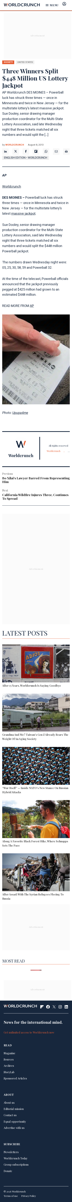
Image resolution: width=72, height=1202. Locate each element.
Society (8, 62)
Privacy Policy (28, 1195)
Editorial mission (14, 1109)
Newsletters (11, 1152)
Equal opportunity (15, 1121)
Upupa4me (20, 413)
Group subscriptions (16, 1164)
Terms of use (11, 1195)
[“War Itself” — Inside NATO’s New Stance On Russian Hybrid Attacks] (36, 766)
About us (9, 1102)
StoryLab (9, 1072)
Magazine (9, 1053)
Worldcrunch (14, 144)
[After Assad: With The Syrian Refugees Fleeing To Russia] (36, 872)
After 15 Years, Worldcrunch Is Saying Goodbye (31, 685)
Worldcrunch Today (15, 1158)
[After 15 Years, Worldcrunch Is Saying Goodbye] (36, 664)
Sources (9, 1059)
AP (32, 306)
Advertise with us (14, 1128)
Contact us (10, 1115)
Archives (9, 1065)
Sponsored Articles (15, 1078)
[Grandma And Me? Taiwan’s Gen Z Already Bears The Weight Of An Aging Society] (36, 713)
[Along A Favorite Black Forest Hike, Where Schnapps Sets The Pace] (36, 819)
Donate (8, 1171)
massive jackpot (23, 213)
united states (25, 62)
